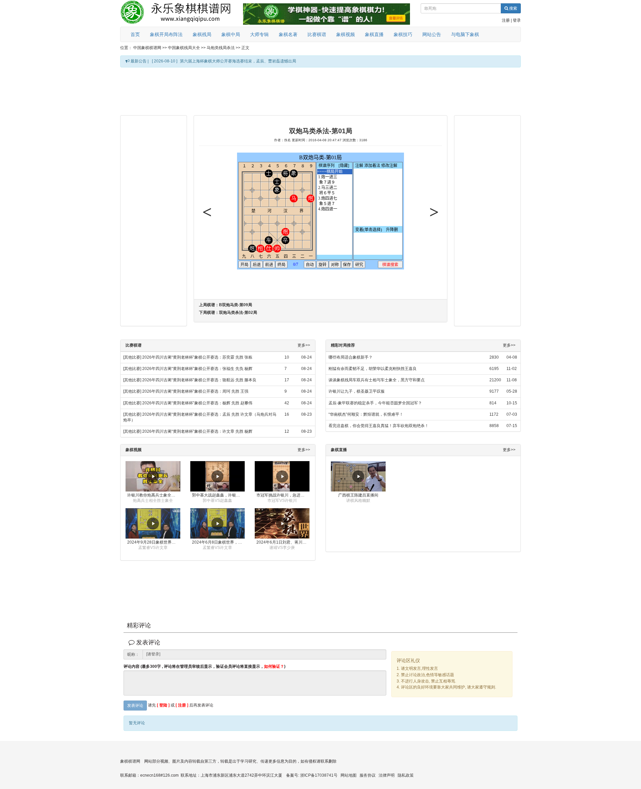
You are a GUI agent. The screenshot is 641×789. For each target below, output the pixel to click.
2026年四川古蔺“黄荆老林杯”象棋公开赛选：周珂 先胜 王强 (195, 391)
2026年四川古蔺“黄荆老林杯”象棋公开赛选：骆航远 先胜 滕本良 (199, 380)
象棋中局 (230, 34)
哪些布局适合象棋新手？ (351, 357)
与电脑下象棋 (465, 34)
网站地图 (349, 775)
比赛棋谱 (316, 34)
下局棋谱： (228, 312)
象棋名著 (288, 34)
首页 (135, 34)
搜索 (512, 8)
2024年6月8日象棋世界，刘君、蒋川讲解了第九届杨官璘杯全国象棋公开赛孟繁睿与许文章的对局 (218, 542)
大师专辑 (259, 34)
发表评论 (135, 705)
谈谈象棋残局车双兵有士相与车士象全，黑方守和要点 (377, 380)
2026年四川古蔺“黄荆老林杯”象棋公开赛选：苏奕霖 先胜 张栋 (197, 357)
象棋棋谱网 (130, 761)
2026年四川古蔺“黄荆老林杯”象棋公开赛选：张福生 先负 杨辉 (197, 368)
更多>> (303, 345)
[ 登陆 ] (163, 705)
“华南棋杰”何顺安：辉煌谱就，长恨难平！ (366, 414)
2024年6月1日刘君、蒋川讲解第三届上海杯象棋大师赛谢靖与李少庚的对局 (282, 542)
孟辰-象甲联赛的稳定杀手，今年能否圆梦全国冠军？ (375, 403)
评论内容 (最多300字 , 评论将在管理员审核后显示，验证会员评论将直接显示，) (204, 666)
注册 (506, 20)
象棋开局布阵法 (166, 34)
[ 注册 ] (182, 705)
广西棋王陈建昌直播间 (358, 495)
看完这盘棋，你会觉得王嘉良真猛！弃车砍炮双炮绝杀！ (379, 425)
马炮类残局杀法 (221, 47)
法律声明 (387, 775)
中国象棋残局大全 (184, 47)
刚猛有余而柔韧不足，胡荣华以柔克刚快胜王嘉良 (373, 368)
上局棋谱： (225, 305)
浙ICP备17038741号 (319, 775)
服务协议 (368, 775)
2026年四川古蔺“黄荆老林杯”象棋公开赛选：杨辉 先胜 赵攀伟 (197, 403)
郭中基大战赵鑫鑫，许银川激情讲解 (218, 495)
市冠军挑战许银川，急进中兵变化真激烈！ (282, 495)
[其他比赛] (132, 357)
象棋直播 (374, 34)
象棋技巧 (403, 34)
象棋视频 (345, 34)
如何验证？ (274, 666)
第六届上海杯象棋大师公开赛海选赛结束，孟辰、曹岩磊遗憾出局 (238, 61)
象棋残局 (202, 34)
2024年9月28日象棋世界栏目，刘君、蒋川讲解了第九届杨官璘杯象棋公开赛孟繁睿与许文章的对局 (153, 542)
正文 (245, 47)
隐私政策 (406, 775)
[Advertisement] (320, 91)
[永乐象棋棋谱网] (180, 13)
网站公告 (431, 34)
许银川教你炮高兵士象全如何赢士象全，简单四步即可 (153, 495)
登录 (517, 20)
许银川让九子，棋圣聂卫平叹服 (357, 391)
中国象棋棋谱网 (147, 47)
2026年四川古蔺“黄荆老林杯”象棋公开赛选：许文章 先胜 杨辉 (197, 431)
